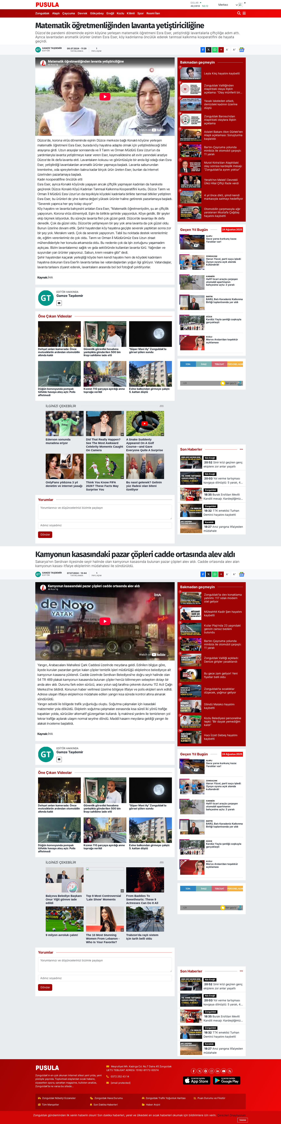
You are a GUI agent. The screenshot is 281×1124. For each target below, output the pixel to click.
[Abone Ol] (241, 49)
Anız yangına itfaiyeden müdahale (223, 529)
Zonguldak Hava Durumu (108, 1098)
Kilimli (131, 13)
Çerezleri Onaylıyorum (231, 1115)
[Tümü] (241, 449)
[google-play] (226, 1080)
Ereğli (110, 13)
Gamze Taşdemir (69, 296)
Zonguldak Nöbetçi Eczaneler (59, 1098)
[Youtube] (223, 1071)
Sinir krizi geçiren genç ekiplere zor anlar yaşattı (223, 464)
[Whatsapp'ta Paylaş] (215, 49)
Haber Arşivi (153, 1104)
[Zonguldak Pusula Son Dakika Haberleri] (47, 4)
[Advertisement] (211, 415)
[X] (199, 1071)
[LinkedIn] (217, 1071)
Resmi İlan (153, 13)
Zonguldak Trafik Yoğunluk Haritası (166, 1098)
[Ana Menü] (243, 13)
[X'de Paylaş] (208, 49)
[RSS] (229, 1071)
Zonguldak (42, 13)
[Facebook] (193, 1071)
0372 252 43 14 (120, 1076)
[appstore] (196, 1080)
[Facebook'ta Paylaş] (203, 49)
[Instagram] (211, 1071)
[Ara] (239, 13)
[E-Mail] (59, 303)
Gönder (45, 534)
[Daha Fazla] (221, 49)
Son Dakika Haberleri (106, 1104)
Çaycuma (68, 13)
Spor (140, 13)
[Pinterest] (205, 1071)
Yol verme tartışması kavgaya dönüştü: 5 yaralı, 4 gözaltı (222, 481)
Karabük (209, 522)
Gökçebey (97, 13)
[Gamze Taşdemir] (46, 297)
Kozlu (120, 13)
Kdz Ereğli (210, 458)
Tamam (242, 1120)
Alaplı (56, 13)
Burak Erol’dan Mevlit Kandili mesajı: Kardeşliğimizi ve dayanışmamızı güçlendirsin (222, 497)
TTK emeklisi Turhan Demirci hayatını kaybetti (221, 513)
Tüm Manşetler (50, 1104)
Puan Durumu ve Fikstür (211, 1098)
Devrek (82, 13)
